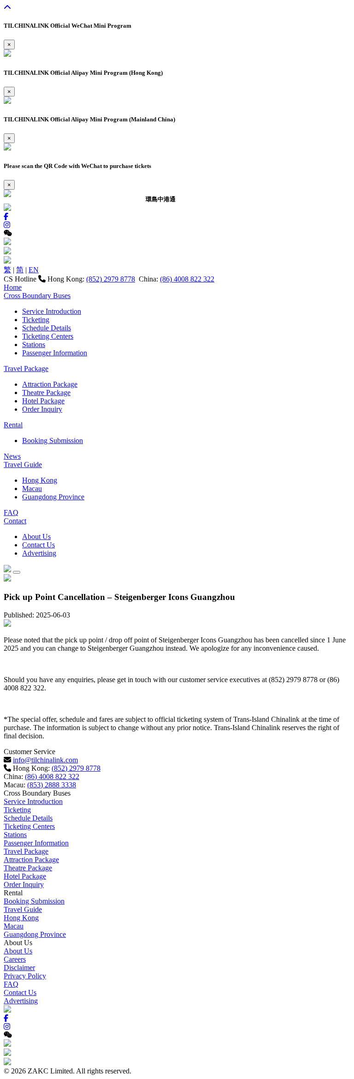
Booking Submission (52, 440)
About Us (36, 536)
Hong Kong (39, 480)
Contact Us (38, 545)
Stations (33, 344)
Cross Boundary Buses (37, 296)
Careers (15, 959)
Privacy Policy (25, 976)
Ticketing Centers (47, 336)
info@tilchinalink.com (45, 760)
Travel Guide (23, 464)
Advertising (39, 553)
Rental (13, 425)
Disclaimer (19, 967)
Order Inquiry (42, 409)
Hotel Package (43, 401)
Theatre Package (46, 392)
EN (34, 270)
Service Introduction (51, 311)
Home (13, 287)
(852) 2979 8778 (110, 279)
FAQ (11, 512)
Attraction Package (49, 384)
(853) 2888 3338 (51, 785)
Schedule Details (46, 328)
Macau (32, 488)
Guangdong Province (53, 497)
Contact (15, 521)
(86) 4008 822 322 (187, 279)
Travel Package (26, 368)
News (12, 456)
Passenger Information (54, 353)
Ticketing (35, 320)
